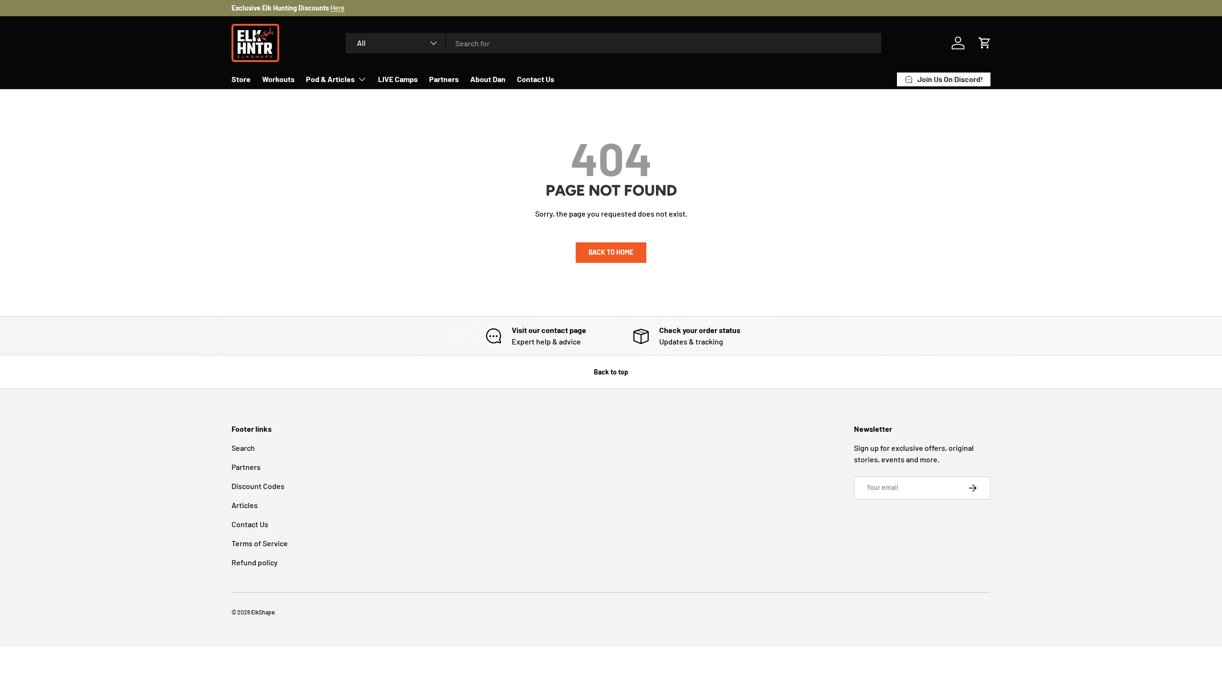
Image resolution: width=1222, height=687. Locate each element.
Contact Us (535, 78)
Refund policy (255, 562)
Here (337, 8)
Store (241, 78)
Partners (444, 78)
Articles (245, 505)
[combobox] (613, 43)
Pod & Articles (330, 78)
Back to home (611, 252)
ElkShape (262, 612)
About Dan (488, 78)
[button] (984, 42)
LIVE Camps (398, 78)
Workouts (278, 78)
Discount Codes (258, 485)
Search (243, 447)
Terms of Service (260, 543)
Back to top (611, 372)
